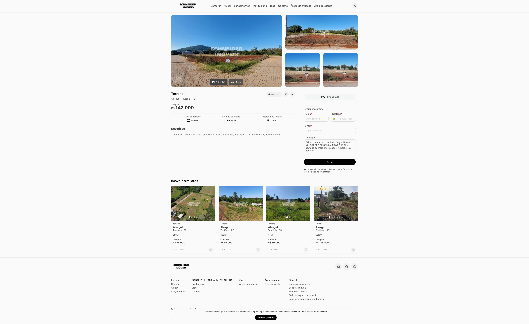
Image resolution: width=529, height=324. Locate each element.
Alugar (227, 5)
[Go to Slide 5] (339, 217)
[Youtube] (338, 266)
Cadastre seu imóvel (299, 284)
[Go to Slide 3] (194, 217)
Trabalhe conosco (298, 291)
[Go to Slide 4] (197, 217)
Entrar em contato (314, 109)
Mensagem (310, 137)
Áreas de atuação (301, 5)
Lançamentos (242, 5)
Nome (308, 113)
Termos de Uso (297, 311)
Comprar (215, 5)
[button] (193, 203)
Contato (283, 5)
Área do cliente (323, 5)
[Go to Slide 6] (342, 217)
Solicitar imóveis (297, 287)
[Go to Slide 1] (189, 217)
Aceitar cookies (266, 317)
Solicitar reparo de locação (303, 295)
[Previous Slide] (174, 203)
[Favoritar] (286, 94)
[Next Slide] (212, 203)
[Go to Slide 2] (192, 217)
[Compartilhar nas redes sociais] (292, 94)
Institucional (260, 5)
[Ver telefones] (355, 6)
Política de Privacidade (320, 172)
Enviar (330, 162)
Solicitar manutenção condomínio (306, 299)
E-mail (308, 125)
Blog (272, 5)
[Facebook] (346, 266)
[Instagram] (354, 266)
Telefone (337, 113)
